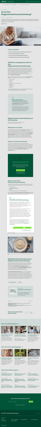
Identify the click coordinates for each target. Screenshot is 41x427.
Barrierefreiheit (11, 224)
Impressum (26, 223)
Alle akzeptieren (28, 227)
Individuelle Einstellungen (26, 230)
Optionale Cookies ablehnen (18, 227)
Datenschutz (22, 221)
